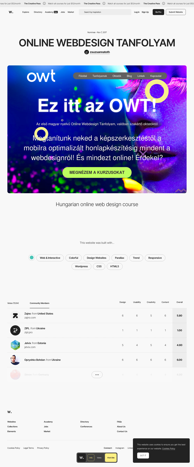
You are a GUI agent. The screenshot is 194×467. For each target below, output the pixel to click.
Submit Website (176, 12)
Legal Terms (28, 448)
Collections (12, 426)
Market (71, 12)
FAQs (119, 421)
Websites (11, 421)
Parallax (119, 257)
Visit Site (110, 458)
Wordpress (81, 266)
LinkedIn (131, 448)
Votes (99, 458)
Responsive (155, 257)
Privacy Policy (43, 448)
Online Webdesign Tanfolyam (97, 43)
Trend (136, 257)
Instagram (120, 448)
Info (90, 458)
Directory (38, 12)
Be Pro (158, 12)
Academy (51, 12)
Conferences (86, 426)
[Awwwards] (11, 12)
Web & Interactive (50, 257)
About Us (121, 426)
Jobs (63, 12)
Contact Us (122, 431)
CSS (99, 266)
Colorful (73, 257)
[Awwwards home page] (81, 457)
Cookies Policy (13, 448)
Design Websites (96, 257)
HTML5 (114, 266)
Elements (11, 431)
